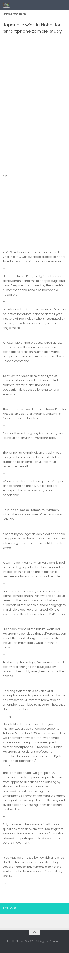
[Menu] (64, 5)
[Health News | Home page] (7, 5)
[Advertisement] (34, 70)
